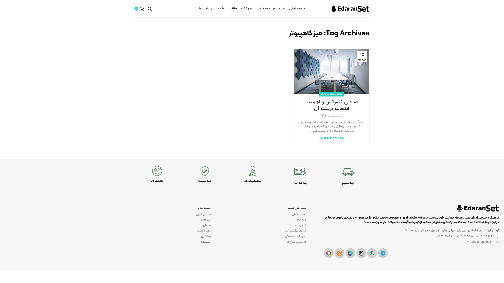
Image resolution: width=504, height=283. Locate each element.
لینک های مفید (297, 208)
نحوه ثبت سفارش (295, 236)
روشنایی (206, 236)
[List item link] (411, 236)
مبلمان (338, 94)
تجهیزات (205, 242)
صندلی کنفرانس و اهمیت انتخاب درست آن (331, 105)
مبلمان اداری (327, 94)
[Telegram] (383, 253)
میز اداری (205, 220)
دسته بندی (204, 208)
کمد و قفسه (203, 231)
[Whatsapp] (372, 253)
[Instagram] (361, 253)
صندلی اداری (203, 214)
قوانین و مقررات (296, 242)
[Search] (150, 9)
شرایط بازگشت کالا (295, 231)
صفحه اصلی (299, 214)
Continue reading (331, 138)
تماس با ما (300, 225)
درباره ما (301, 220)
